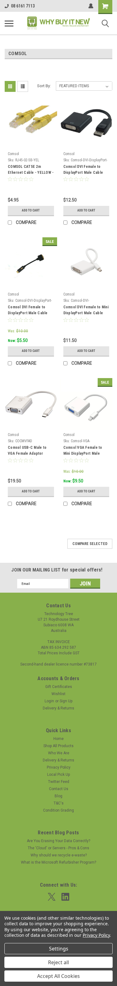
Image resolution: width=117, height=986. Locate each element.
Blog (58, 796)
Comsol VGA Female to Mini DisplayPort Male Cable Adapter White (82, 451)
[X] (52, 897)
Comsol (13, 154)
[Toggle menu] (9, 23)
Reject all (58, 962)
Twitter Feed (58, 782)
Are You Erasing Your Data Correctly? (58, 841)
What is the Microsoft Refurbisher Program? (58, 862)
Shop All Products (58, 746)
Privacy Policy (59, 767)
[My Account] (90, 5)
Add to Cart (31, 210)
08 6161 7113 (23, 5)
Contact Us (58, 789)
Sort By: (44, 85)
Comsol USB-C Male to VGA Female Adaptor (27, 450)
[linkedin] (65, 897)
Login (49, 701)
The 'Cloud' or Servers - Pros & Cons (58, 848)
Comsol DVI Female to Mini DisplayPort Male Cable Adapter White (86, 311)
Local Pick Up (58, 774)
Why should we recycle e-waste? (59, 855)
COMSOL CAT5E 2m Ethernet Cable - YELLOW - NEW (31, 170)
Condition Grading (58, 810)
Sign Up (66, 701)
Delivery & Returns (58, 708)
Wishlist (58, 694)
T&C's (59, 803)
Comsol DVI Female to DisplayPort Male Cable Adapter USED (28, 311)
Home (58, 739)
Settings (58, 948)
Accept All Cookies (58, 976)
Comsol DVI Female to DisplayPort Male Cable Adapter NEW (83, 170)
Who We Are (58, 753)
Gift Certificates (58, 687)
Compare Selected (89, 544)
